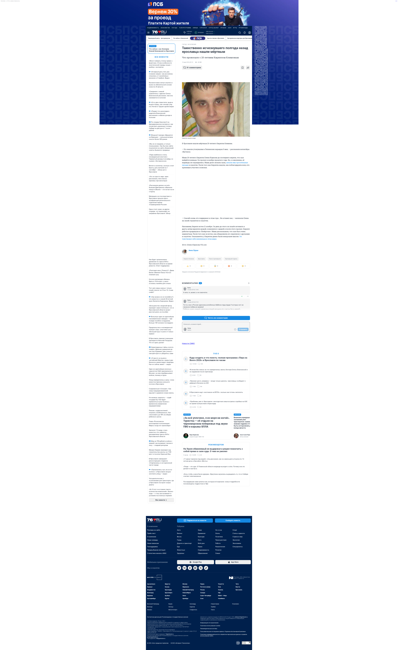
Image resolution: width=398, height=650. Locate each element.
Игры (235, 28)
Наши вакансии (153, 543)
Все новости (161, 57)
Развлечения (220, 547)
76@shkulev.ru (169, 634)
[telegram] (179, 568)
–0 (247, 296)
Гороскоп (203, 28)
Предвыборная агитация (156, 550)
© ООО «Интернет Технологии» (180, 643)
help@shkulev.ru (160, 638)
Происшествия (220, 540)
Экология (236, 540)
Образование (203, 553)
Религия (218, 550)
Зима (200, 530)
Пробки (223, 28)
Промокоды (243, 28)
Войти (189, 330)
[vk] (184, 568)
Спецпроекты (238, 547)
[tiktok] (206, 568)
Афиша (195, 28)
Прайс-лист (151, 533)
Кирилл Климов (189, 259)
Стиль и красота (239, 533)
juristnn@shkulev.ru (152, 637)
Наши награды (152, 540)
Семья (217, 553)
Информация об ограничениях (209, 623)
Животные (181, 550)
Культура (201, 537)
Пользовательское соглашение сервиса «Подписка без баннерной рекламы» (223, 631)
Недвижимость (153, 28)
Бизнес (179, 533)
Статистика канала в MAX (156, 553)
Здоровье (180, 553)
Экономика (237, 543)
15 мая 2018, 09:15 (187, 62)
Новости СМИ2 (188, 343)
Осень (217, 533)
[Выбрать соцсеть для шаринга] (248, 68)
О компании (151, 537)
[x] (201, 568)
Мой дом (201, 543)
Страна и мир (237, 537)
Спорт (235, 530)
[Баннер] (197, 38)
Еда (178, 547)
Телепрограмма (185, 28)
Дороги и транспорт (184, 543)
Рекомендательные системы (208, 628)
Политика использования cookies (210, 625)
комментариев (194, 68)
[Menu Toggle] (148, 32)
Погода (174, 28)
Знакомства (165, 28)
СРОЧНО (153, 46)
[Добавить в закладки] (242, 68)
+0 (241, 296)
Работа (217, 543)
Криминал (201, 533)
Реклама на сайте (153, 530)
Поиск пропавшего (215, 259)
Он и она (218, 530)
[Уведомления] (244, 32)
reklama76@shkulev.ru (241, 617)
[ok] (190, 568)
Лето (199, 540)
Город (179, 540)
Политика (219, 537)
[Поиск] (239, 32)
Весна (179, 537)
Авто (179, 530)
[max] (195, 568)
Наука (200, 547)
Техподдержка (152, 547)
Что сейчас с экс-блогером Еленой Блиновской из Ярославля (161, 50)
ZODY (229, 28)
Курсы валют (214, 28)
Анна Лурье (193, 250)
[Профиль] (249, 32)
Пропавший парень (231, 259)
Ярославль (201, 259)
